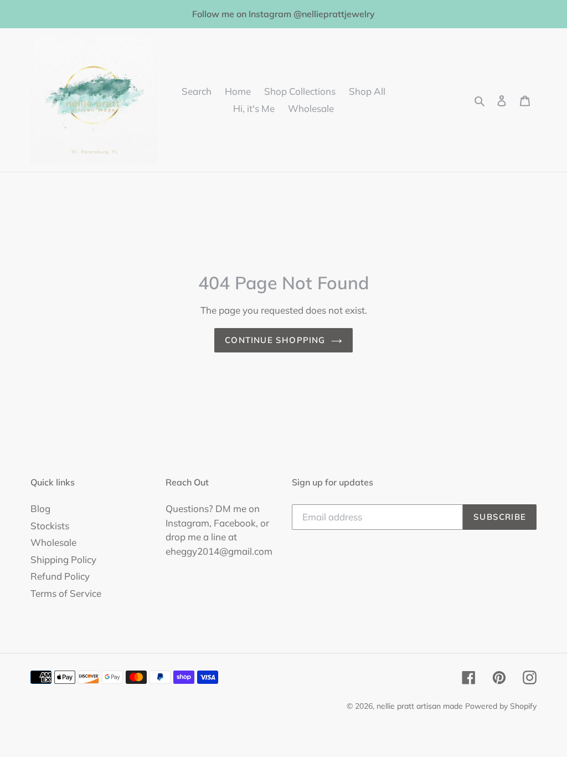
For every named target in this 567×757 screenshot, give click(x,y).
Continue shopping (275, 340)
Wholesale (53, 542)
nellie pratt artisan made (420, 706)
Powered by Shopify (501, 706)
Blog (40, 508)
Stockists (49, 525)
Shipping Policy (63, 559)
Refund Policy (60, 576)
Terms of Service (65, 593)
